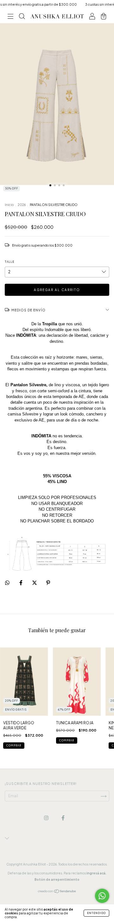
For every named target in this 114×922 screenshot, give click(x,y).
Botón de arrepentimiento (57, 879)
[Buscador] (22, 17)
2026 (22, 205)
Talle (9, 261)
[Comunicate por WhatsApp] (102, 896)
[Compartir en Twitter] (35, 582)
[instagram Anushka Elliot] (47, 818)
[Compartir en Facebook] (21, 582)
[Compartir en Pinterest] (48, 582)
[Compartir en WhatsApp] (7, 582)
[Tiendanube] (57, 892)
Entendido (96, 913)
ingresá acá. (96, 873)
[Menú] (10, 17)
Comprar (13, 745)
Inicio (9, 205)
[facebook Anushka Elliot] (63, 818)
